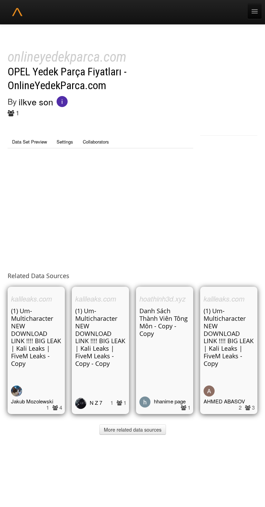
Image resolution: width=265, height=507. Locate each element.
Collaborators (96, 141)
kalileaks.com (31, 299)
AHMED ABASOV (224, 401)
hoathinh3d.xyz (162, 299)
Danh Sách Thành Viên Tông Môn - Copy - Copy (163, 322)
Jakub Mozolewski (32, 401)
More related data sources (132, 429)
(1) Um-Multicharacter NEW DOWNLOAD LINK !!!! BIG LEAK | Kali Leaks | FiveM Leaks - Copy (36, 337)
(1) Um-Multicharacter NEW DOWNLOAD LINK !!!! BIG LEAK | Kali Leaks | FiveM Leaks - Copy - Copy (100, 337)
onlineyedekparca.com (67, 57)
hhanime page (170, 401)
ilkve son (36, 101)
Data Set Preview (29, 141)
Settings (65, 141)
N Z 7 (96, 402)
